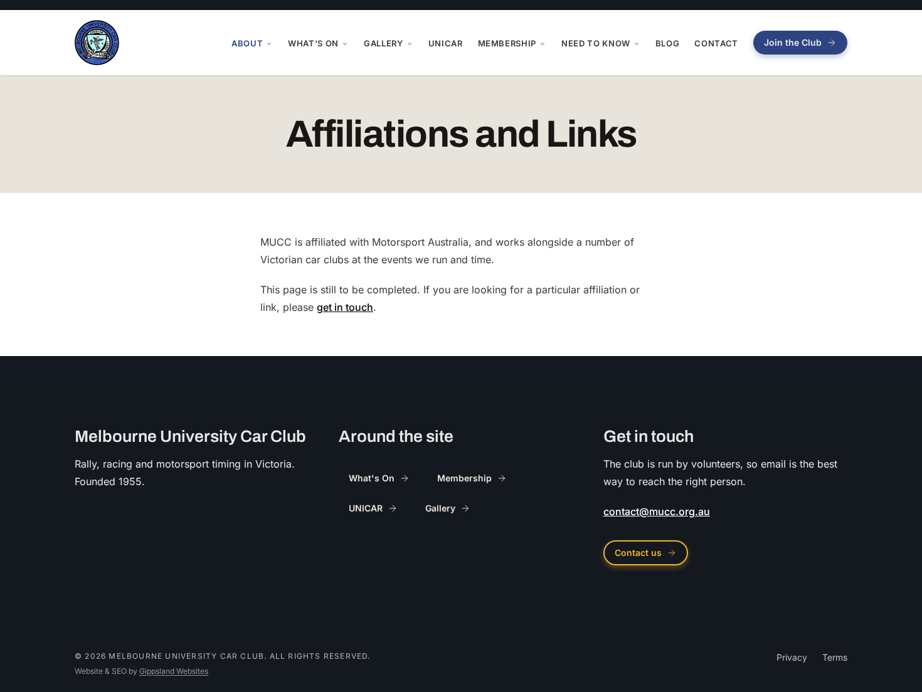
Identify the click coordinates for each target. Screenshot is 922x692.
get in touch (345, 307)
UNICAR (445, 43)
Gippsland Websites (173, 671)
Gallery (383, 43)
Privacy (791, 657)
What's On (313, 43)
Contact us (638, 552)
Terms (834, 657)
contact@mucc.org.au (656, 511)
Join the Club (793, 42)
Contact (716, 43)
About (247, 43)
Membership (507, 43)
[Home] (97, 42)
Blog (667, 43)
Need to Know (595, 43)
